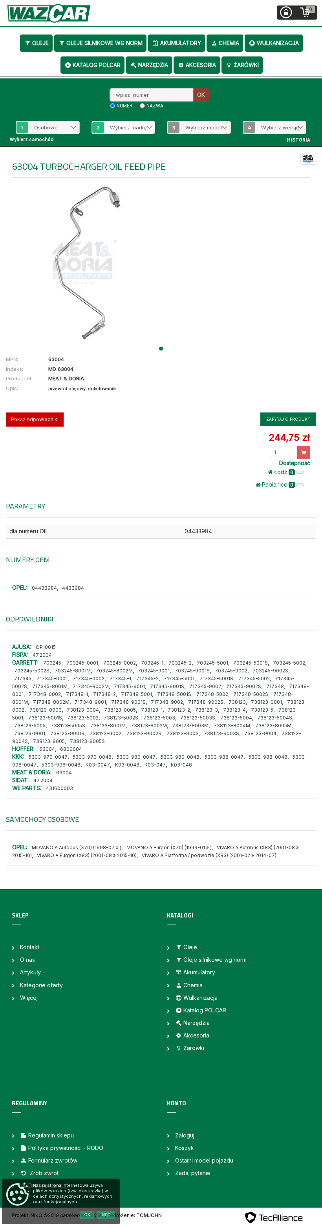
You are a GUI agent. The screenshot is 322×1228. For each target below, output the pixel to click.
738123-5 (262, 710)
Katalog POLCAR (97, 65)
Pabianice (277, 484)
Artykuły (30, 972)
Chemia (229, 43)
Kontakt (29, 947)
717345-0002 (88, 678)
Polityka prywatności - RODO (65, 1147)
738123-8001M (108, 725)
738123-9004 (260, 733)
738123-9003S (221, 733)
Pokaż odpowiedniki (35, 419)
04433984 (44, 588)
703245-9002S (270, 671)
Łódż (283, 472)
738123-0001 (266, 702)
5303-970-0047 (48, 757)
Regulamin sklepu (51, 1135)
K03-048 (181, 765)
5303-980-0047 (136, 757)
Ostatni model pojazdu (204, 1160)
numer (125, 106)
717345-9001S (167, 686)
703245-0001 (82, 663)
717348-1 (77, 694)
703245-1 (152, 663)
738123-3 (206, 710)
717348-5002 (212, 694)
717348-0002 (45, 694)
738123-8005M (273, 725)
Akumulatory (180, 43)
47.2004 (42, 655)
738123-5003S (197, 718)
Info (106, 1214)
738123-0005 (120, 710)
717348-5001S (174, 694)
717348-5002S (250, 694)
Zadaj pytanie (192, 1173)
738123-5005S (68, 725)
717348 (275, 686)
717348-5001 (136, 694)
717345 (22, 678)
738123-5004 (236, 718)
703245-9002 (231, 671)
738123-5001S (45, 718)
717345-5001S (216, 678)
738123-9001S (67, 733)
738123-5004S (274, 718)
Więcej (29, 997)
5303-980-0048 (180, 757)
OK (201, 94)
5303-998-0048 (61, 765)
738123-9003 (182, 733)
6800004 (71, 749)
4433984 (73, 588)
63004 (47, 749)
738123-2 (179, 710)
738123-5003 (159, 718)
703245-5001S (250, 663)
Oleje (40, 43)
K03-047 (155, 765)
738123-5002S (121, 718)
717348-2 (104, 694)
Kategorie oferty (41, 985)
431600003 (59, 788)
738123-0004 (83, 710)
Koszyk (184, 1147)
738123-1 (152, 710)
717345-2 (147, 678)
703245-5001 (212, 663)
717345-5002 (254, 678)
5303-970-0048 (92, 757)
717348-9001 (90, 702)
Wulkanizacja (278, 43)
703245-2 (180, 663)
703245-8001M (73, 671)
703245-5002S (31, 671)
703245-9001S (192, 671)
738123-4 (234, 710)
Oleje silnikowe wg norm (104, 43)
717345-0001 (52, 678)
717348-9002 (167, 702)
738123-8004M (232, 725)
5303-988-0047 (224, 757)
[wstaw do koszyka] (303, 452)
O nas (27, 959)
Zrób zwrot (43, 1173)
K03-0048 (127, 765)
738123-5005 (30, 725)
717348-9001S (128, 702)
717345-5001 (179, 678)
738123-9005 (49, 741)
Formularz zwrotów (52, 1160)
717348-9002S (205, 702)
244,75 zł (289, 437)
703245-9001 (154, 671)
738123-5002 (83, 718)
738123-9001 (29, 733)
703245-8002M (114, 671)
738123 (237, 702)
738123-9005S (87, 741)
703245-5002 (289, 663)
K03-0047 (98, 765)
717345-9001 (129, 686)
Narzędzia (153, 65)
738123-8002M (149, 725)
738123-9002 (105, 733)
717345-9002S (243, 686)
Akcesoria (201, 65)
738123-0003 (45, 710)
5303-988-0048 (268, 757)
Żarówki (246, 65)
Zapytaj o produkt (288, 419)
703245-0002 (119, 663)
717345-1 (120, 678)
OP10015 (46, 647)
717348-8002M (51, 702)
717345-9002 (205, 686)
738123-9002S (143, 733)
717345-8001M (50, 686)
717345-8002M (91, 686)
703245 (52, 663)
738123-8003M (190, 725)
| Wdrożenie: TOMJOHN (134, 1215)
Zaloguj (184, 1135)
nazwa (154, 106)
